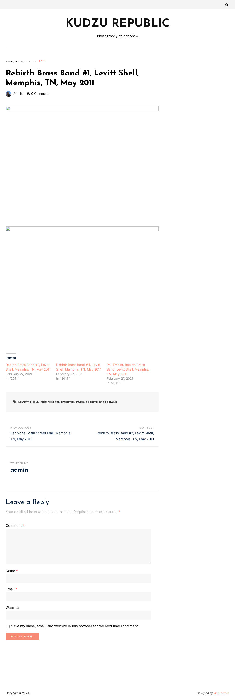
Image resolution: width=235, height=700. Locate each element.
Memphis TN (50, 402)
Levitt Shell (28, 402)
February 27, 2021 (18, 61)
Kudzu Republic (117, 24)
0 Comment (40, 93)
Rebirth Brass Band (102, 402)
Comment (15, 525)
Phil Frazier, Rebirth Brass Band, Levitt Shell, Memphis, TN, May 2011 (128, 369)
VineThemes (221, 693)
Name (12, 571)
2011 (42, 61)
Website (12, 607)
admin (18, 93)
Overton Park (72, 402)
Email (11, 589)
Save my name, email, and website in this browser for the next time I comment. (75, 626)
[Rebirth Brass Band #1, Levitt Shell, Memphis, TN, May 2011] (82, 166)
